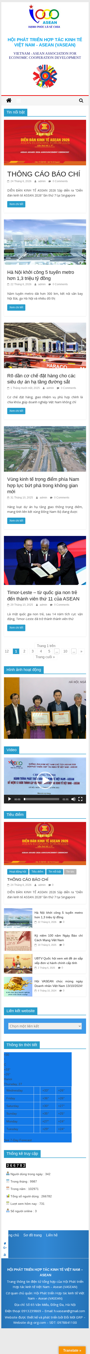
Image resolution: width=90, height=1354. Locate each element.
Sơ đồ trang (32, 1235)
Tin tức (70, 871)
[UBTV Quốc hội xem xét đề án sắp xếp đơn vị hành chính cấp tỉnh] (18, 956)
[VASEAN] (9, 100)
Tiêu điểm (37, 871)
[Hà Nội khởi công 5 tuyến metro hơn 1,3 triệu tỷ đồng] (45, 222)
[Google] (45, 1247)
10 (65, 651)
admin (42, 181)
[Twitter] (45, 1240)
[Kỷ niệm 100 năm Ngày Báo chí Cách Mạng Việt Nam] (18, 933)
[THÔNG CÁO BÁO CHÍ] (45, 122)
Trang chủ (11, 1235)
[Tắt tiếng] (73, 799)
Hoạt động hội (17, 871)
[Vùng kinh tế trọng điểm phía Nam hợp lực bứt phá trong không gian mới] (45, 429)
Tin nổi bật (54, 871)
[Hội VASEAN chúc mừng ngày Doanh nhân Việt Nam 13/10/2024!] (18, 979)
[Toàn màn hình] (80, 799)
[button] (45, 780)
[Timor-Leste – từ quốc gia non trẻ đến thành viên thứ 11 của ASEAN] (45, 539)
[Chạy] (9, 799)
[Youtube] (45, 1254)
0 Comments (60, 181)
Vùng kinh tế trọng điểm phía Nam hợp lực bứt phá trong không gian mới (43, 485)
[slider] (41, 799)
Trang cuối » (45, 657)
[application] (45, 780)
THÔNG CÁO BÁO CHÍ (43, 174)
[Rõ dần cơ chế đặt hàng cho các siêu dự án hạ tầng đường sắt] (45, 325)
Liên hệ (52, 1235)
